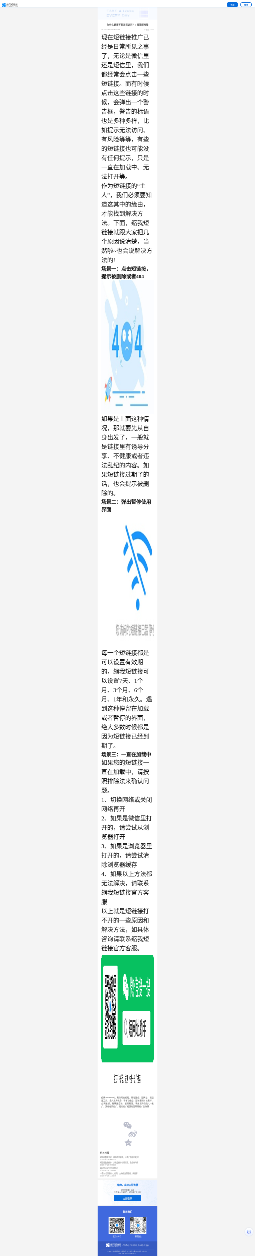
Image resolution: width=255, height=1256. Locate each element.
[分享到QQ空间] (128, 1143)
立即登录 (127, 1198)
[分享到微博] (132, 1134)
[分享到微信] (128, 1126)
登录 (246, 5)
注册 (232, 5)
